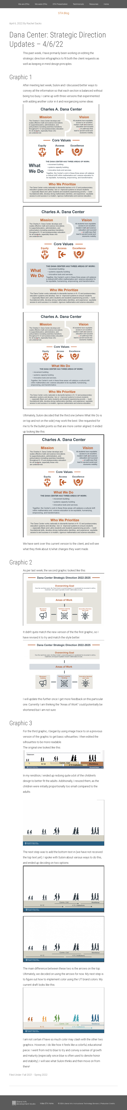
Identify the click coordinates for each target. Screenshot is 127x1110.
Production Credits (108, 1104)
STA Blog (63, 13)
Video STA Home (46, 1103)
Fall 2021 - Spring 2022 (34, 1074)
